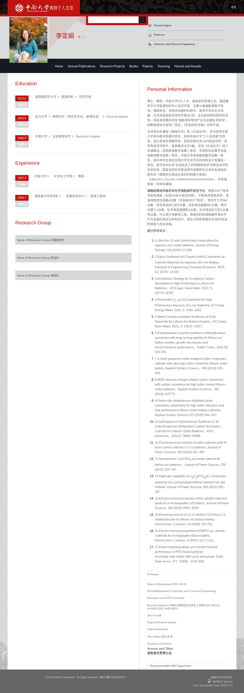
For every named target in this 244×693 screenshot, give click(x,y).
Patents (148, 66)
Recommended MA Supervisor (170, 665)
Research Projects (112, 66)
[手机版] (209, 681)
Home (59, 66)
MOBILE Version (221, 681)
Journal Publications (81, 66)
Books (133, 66)
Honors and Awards (187, 66)
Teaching (163, 66)
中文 (233, 7)
